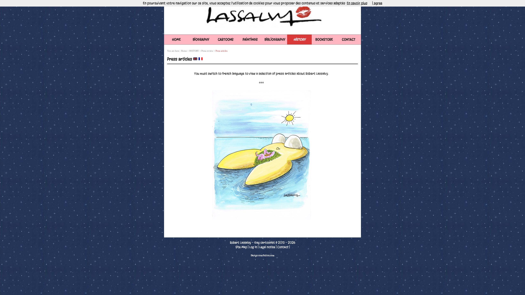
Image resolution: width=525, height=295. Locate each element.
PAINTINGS (250, 39)
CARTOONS (226, 39)
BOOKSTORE (324, 39)
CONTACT (348, 39)
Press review (207, 51)
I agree (377, 3)
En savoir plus (357, 3)
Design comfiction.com (262, 255)
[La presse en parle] (201, 59)
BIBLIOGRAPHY (275, 39)
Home (176, 39)
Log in (253, 247)
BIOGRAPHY (201, 39)
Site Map (241, 247)
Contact (282, 247)
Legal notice (267, 247)
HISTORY (299, 39)
